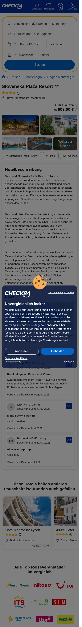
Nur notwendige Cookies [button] (61, 292)
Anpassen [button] (22, 351)
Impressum (68, 361)
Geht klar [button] (57, 351)
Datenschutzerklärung (16, 358)
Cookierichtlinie (13, 361)
